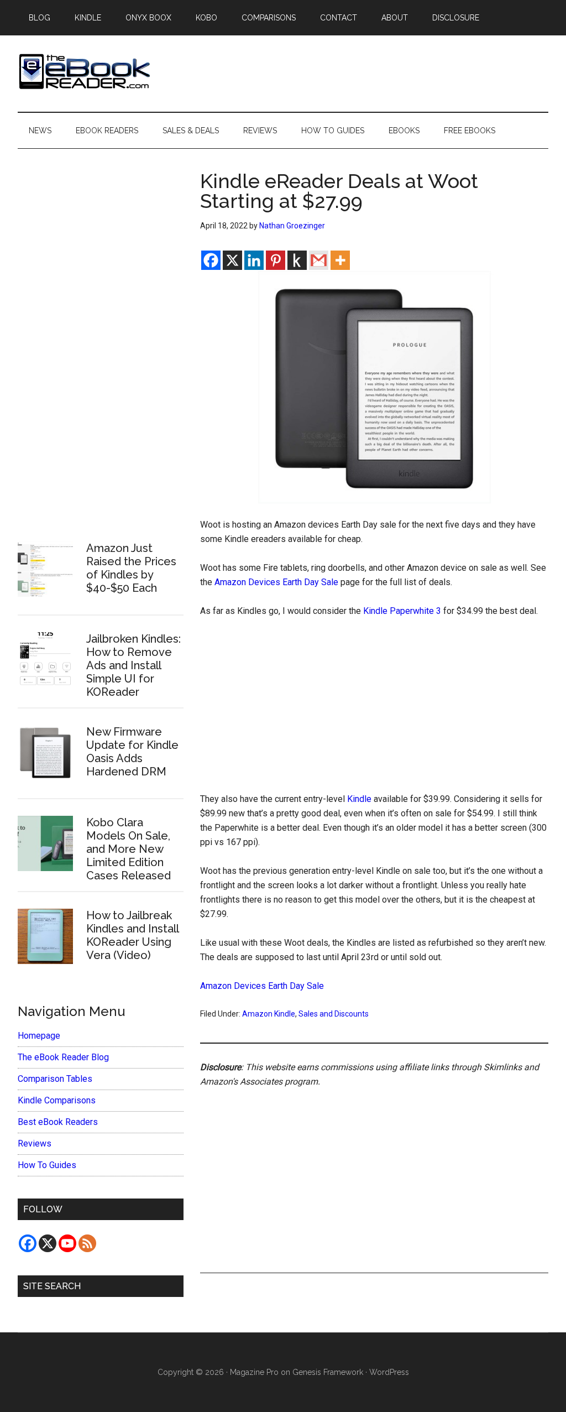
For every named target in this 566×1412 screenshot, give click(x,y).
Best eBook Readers (58, 1122)
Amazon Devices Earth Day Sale (276, 582)
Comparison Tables (55, 1079)
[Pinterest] (275, 260)
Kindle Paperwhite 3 (402, 611)
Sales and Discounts (333, 1013)
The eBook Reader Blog (63, 1057)
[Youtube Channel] (67, 1243)
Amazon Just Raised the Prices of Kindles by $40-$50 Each (131, 568)
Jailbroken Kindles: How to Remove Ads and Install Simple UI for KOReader (133, 665)
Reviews (34, 1143)
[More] (340, 260)
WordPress (389, 1372)
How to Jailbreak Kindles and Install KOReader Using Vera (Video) (132, 935)
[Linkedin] (254, 260)
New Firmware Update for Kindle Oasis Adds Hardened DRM (132, 751)
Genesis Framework (327, 1372)
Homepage (39, 1035)
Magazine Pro (254, 1372)
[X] (232, 260)
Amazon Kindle (268, 1013)
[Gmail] (318, 260)
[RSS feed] (87, 1243)
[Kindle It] (297, 260)
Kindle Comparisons (57, 1100)
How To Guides (47, 1165)
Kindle (359, 799)
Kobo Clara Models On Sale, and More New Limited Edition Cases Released (128, 849)
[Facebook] (211, 260)
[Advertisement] (374, 710)
